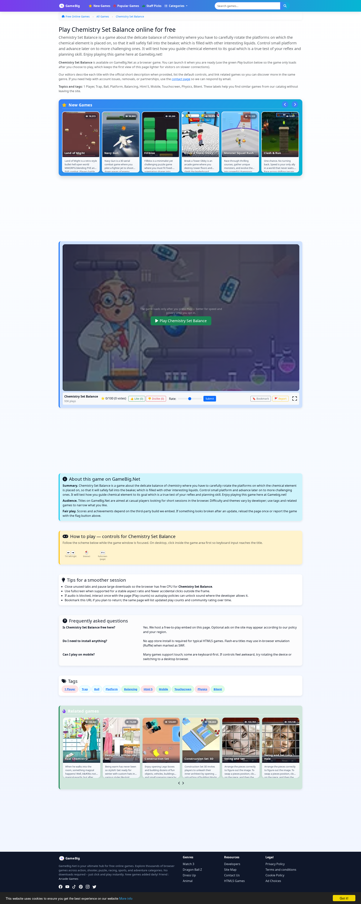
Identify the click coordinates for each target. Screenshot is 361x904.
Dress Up (189, 875)
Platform (112, 689)
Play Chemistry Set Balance (183, 320)
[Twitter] (94, 887)
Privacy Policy (275, 864)
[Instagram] (87, 887)
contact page (181, 79)
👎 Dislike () (156, 398)
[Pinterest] (81, 887)
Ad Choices (273, 881)
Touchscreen (182, 689)
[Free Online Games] (71, 6)
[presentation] (285, 104)
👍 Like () (136, 398)
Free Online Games (78, 16)
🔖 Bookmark (261, 398)
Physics (202, 689)
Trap (85, 689)
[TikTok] (74, 887)
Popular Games (128, 6)
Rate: (172, 399)
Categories (176, 6)
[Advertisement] (171, 210)
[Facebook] (60, 887)
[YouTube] (67, 887)
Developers (232, 864)
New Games (101, 6)
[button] (295, 398)
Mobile (163, 689)
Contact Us (232, 875)
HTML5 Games (234, 881)
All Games (102, 16)
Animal (188, 881)
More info (125, 898)
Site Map (230, 870)
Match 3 (188, 864)
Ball (96, 689)
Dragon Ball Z (192, 870)
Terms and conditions (280, 870)
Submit (210, 398)
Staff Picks (154, 6)
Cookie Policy (274, 875)
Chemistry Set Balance (130, 16)
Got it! (344, 898)
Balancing (130, 689)
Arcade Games (68, 878)
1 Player (69, 689)
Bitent (218, 689)
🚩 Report (281, 398)
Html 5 (148, 689)
